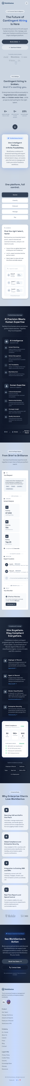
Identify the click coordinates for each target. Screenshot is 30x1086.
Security (4, 1060)
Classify (15, 200)
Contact (4, 1046)
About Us (4, 1035)
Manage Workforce (7, 1015)
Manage (15, 211)
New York (13, 770)
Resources (5, 1069)
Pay (15, 217)
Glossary (4, 1066)
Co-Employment (15, 774)
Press (3, 1040)
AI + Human (5, 1032)
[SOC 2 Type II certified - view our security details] (8, 1002)
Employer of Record (11, 766)
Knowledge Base (7, 1063)
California (21, 766)
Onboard (15, 206)
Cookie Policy (6, 1058)
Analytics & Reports (7, 1018)
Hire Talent (5, 1012)
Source (15, 195)
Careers (4, 1038)
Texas (6, 770)
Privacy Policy (6, 1055)
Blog (3, 1043)
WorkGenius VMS (7, 1023)
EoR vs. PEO (22, 770)
